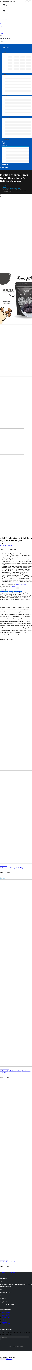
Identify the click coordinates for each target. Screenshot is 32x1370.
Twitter (6, 591)
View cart (3, 1359)
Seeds (5, 95)
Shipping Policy (6, 1314)
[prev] (27, 1)
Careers (4, 1320)
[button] (1, 1361)
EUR (7, 7)
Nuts (5, 74)
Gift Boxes (6, 139)
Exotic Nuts (7, 117)
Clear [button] (13, 586)
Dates (17, 584)
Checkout (9, 1359)
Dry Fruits (6, 52)
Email (20, 591)
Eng (4, 10)
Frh (7, 13)
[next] (29, 1)
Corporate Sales (6, 1323)
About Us (4, 145)
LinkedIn (11, 591)
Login (3, 1319)
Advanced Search (6, 1317)
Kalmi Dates (22, 584)
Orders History (6, 1315)
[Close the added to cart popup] (12, 1359)
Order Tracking (6, 1312)
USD (4, 4)
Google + (16, 591)
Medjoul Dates (5, 1069)
